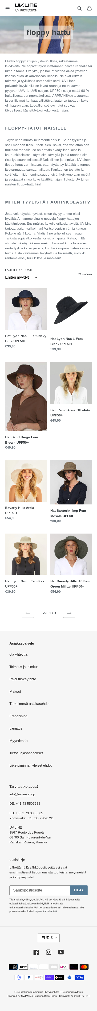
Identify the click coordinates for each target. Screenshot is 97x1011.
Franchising (18, 716)
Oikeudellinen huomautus (28, 992)
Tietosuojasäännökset (26, 753)
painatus (15, 728)
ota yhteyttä (18, 654)
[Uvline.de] (26, 8)
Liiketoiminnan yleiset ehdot (30, 765)
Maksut (15, 691)
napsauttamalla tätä (46, 911)
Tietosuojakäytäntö (72, 992)
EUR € (47, 938)
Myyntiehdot (18, 741)
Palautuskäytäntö (22, 679)
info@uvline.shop (22, 794)
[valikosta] (7, 8)
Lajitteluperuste (19, 270)
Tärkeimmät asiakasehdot (29, 704)
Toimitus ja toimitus (24, 667)
